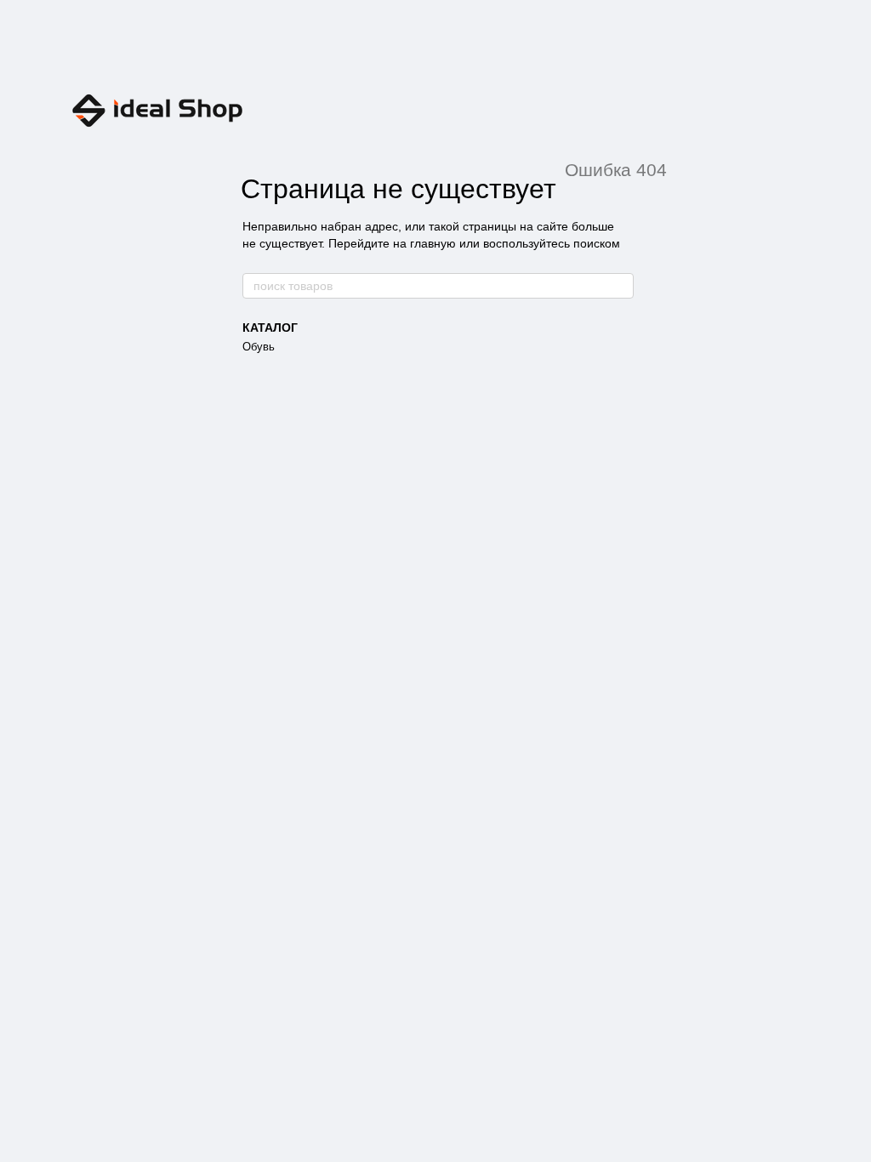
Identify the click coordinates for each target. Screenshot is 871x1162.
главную (433, 243)
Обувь (258, 346)
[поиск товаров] (620, 286)
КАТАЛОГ (270, 327)
